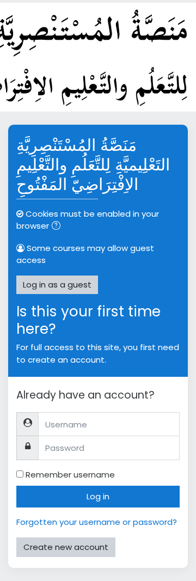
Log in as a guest (57, 284)
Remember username (70, 474)
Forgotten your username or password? (96, 522)
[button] (58, 227)
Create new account (65, 547)
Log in (98, 496)
